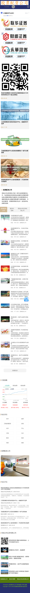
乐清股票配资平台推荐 (16, 215)
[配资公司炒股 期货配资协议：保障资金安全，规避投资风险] (4, 557)
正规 (7, 433)
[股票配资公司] (14, 3)
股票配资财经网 (18, 586)
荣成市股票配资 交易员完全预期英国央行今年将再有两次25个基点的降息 (14, 94)
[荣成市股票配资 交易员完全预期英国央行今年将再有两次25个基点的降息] (15, 77)
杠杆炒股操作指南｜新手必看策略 (19, 304)
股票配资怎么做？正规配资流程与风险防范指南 (19, 254)
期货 (7, 442)
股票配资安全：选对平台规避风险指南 (19, 355)
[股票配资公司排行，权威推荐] (4, 549)
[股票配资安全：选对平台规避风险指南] (4, 564)
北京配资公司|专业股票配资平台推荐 (20, 343)
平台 (22, 428)
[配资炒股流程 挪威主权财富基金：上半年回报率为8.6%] (4, 541)
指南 (22, 442)
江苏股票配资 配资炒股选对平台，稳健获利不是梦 (14, 123)
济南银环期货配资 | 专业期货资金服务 (19, 330)
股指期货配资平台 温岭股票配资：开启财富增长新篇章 (14, 180)
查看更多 (15, 370)
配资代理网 (12, 579)
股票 (22, 438)
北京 (22, 433)
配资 (7, 438)
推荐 (22, 419)
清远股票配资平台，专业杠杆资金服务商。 (19, 228)
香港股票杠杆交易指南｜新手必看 (19, 291)
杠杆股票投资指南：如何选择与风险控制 (19, 267)
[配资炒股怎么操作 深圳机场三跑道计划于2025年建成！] (4, 572)
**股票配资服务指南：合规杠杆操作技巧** (19, 279)
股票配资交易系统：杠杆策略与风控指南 (19, 241)
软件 (7, 419)
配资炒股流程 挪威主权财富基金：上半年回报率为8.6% (19, 541)
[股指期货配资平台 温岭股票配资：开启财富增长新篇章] (15, 168)
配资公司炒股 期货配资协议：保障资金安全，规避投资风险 (19, 557)
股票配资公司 (4, 579)
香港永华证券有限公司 (23, 579)
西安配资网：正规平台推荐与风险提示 (19, 317)
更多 (26, 13)
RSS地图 (18, 584)
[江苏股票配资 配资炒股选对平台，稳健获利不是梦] (15, 110)
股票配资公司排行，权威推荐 (17, 550)
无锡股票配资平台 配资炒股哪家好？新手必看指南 (14, 151)
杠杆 (7, 428)
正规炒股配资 (7, 423)
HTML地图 (24, 584)
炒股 (22, 423)
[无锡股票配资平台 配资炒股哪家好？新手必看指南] (15, 139)
